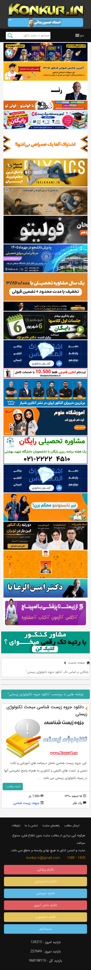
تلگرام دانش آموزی (45, 905)
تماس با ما (31, 825)
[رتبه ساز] (46, 90)
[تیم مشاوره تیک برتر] (46, 287)
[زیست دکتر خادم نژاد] (46, 120)
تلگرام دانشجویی (45, 917)
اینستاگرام (45, 929)
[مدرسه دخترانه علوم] (46, 421)
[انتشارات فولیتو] (46, 230)
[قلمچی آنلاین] (46, 373)
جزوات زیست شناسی (26, 803)
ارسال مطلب (71, 825)
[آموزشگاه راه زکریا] (46, 306)
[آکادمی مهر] (46, 564)
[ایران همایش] (46, 450)
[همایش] (46, 536)
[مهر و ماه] (46, 52)
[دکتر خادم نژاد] (46, 325)
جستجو (10, 35)
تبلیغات (16, 825)
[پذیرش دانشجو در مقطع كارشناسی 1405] (46, 258)
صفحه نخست (76, 662)
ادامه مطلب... (13, 786)
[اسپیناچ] (46, 612)
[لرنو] (46, 201)
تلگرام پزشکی (45, 869)
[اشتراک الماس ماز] (46, 354)
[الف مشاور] (46, 507)
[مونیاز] (46, 393)
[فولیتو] (46, 105)
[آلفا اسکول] (46, 144)
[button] (82, 35)
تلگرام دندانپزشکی (46, 881)
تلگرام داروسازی (45, 893)
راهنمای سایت (51, 825)
